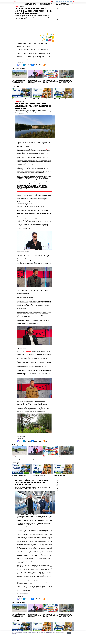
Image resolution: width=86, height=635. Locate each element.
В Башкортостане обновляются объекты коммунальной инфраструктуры (46, 4)
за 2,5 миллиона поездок (43, 149)
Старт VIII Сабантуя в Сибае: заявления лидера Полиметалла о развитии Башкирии (62, 4)
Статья (13, 3)
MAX (70, 1)
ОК (66, 1)
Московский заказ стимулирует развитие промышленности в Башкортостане (31, 4)
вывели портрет (28, 351)
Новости (16, 6)
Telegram (61, 1)
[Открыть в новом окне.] (19, 65)
